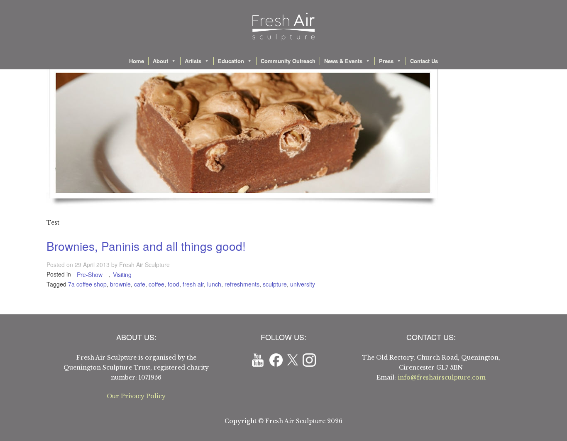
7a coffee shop (87, 284)
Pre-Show (90, 274)
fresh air (193, 284)
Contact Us (424, 61)
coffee (156, 284)
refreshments (242, 284)
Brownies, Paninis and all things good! (146, 246)
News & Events (343, 61)
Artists (193, 61)
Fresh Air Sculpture (144, 264)
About (160, 61)
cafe (139, 284)
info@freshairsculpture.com (442, 377)
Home (136, 61)
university (302, 284)
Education (231, 61)
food (173, 284)
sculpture (275, 284)
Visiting (122, 274)
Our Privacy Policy (136, 396)
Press (386, 61)
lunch (214, 284)
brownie (120, 284)
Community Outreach (288, 61)
